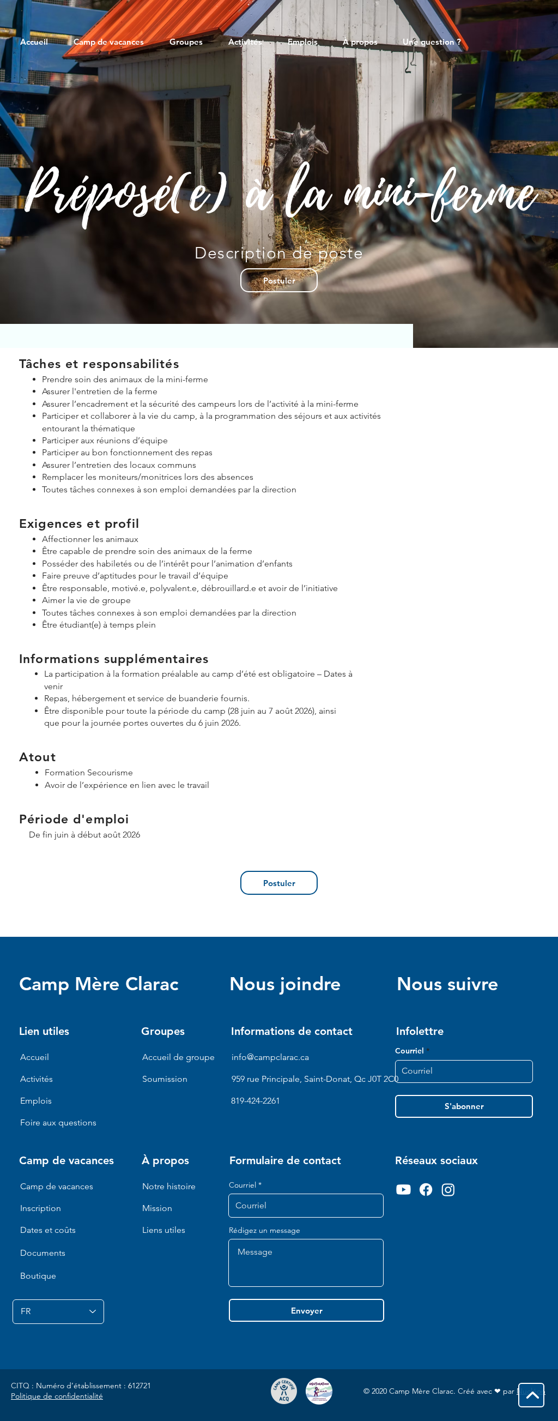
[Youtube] (403, 1189)
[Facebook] (425, 1189)
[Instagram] (448, 1189)
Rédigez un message (264, 1230)
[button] (365, 41)
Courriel (242, 1185)
